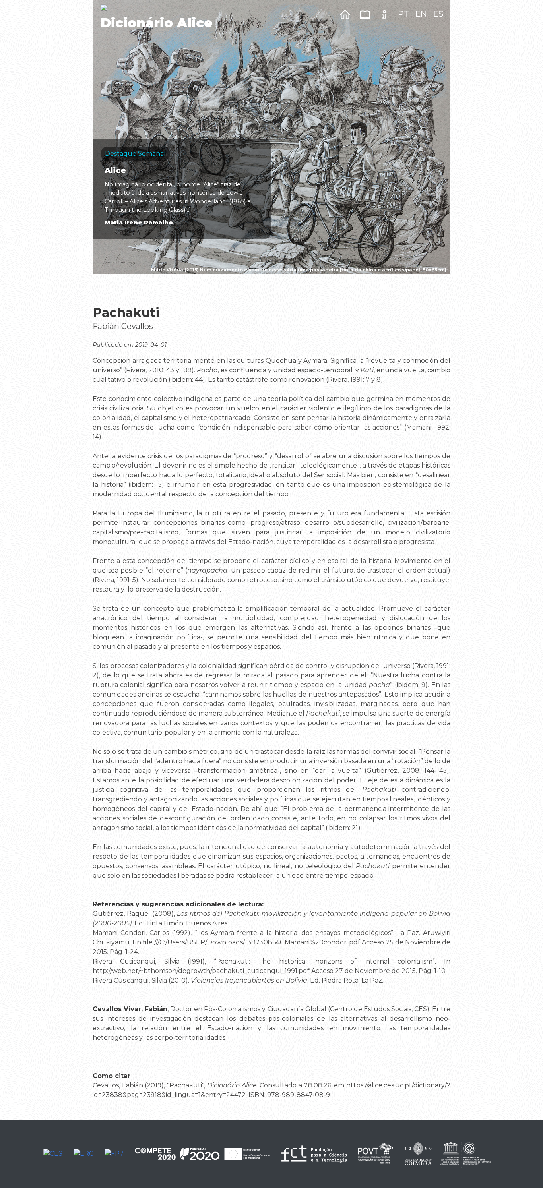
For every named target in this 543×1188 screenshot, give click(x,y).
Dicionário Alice (157, 23)
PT (403, 14)
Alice (115, 170)
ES (438, 14)
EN (421, 14)
